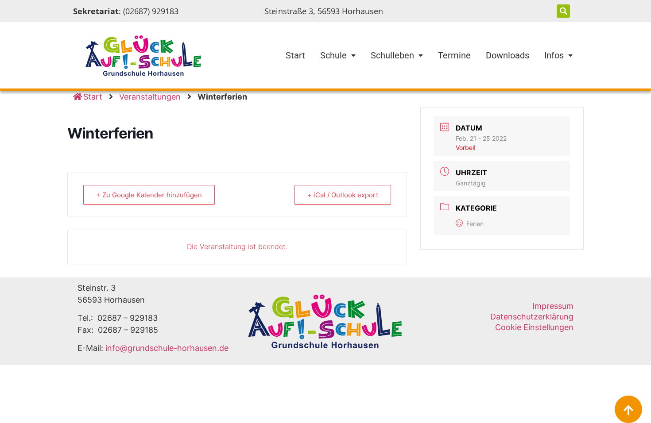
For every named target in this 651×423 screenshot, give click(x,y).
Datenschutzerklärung (532, 316)
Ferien (475, 223)
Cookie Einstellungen (534, 327)
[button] (563, 11)
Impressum (553, 306)
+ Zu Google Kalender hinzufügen (149, 195)
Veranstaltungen (150, 96)
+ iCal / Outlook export (342, 195)
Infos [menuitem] (554, 55)
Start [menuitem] (295, 55)
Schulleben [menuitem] (392, 55)
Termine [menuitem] (454, 55)
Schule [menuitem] (333, 55)
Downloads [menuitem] (507, 55)
